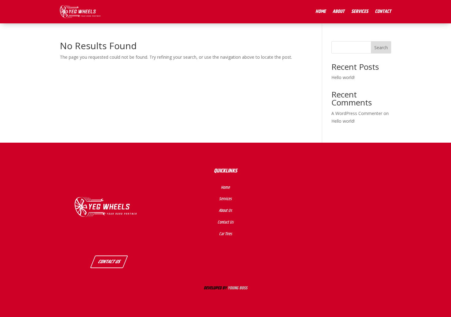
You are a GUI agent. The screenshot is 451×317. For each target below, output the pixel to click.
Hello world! (343, 77)
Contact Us (109, 262)
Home (320, 11)
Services (359, 11)
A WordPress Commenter (356, 113)
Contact (383, 11)
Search (381, 47)
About (339, 11)
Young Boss (237, 288)
